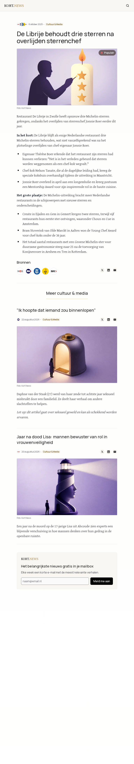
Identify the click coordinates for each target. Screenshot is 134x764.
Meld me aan (101, 581)
